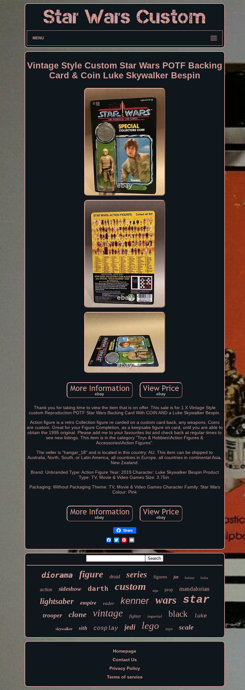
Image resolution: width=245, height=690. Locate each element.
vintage (108, 613)
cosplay (105, 628)
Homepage (124, 651)
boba (204, 578)
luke (200, 616)
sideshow (70, 588)
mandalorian (194, 588)
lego (150, 625)
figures (160, 576)
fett (176, 577)
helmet (189, 578)
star (196, 599)
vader (108, 603)
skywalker (64, 629)
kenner (135, 601)
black (178, 614)
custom (130, 586)
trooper (52, 615)
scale (186, 627)
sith (83, 628)
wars (165, 600)
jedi (129, 627)
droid (114, 576)
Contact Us (125, 659)
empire (88, 602)
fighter (135, 616)
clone (77, 614)
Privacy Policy (124, 668)
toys (169, 628)
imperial (154, 616)
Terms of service (125, 676)
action (46, 589)
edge (155, 590)
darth (98, 588)
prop (169, 589)
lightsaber (57, 601)
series (136, 574)
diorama (57, 575)
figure (91, 574)
